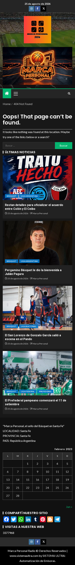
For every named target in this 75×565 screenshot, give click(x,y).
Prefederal (45, 391)
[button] (15, 93)
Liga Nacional (28, 326)
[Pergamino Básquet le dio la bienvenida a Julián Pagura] (37, 243)
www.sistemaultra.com (24, 555)
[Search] (69, 93)
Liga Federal (27, 391)
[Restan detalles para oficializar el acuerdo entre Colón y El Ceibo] (37, 178)
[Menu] (15, 93)
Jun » (69, 506)
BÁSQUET (11, 196)
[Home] (7, 93)
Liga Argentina (29, 196)
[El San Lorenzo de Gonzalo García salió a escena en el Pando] (37, 308)
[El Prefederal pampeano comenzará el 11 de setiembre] (37, 373)
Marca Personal (40, 213)
